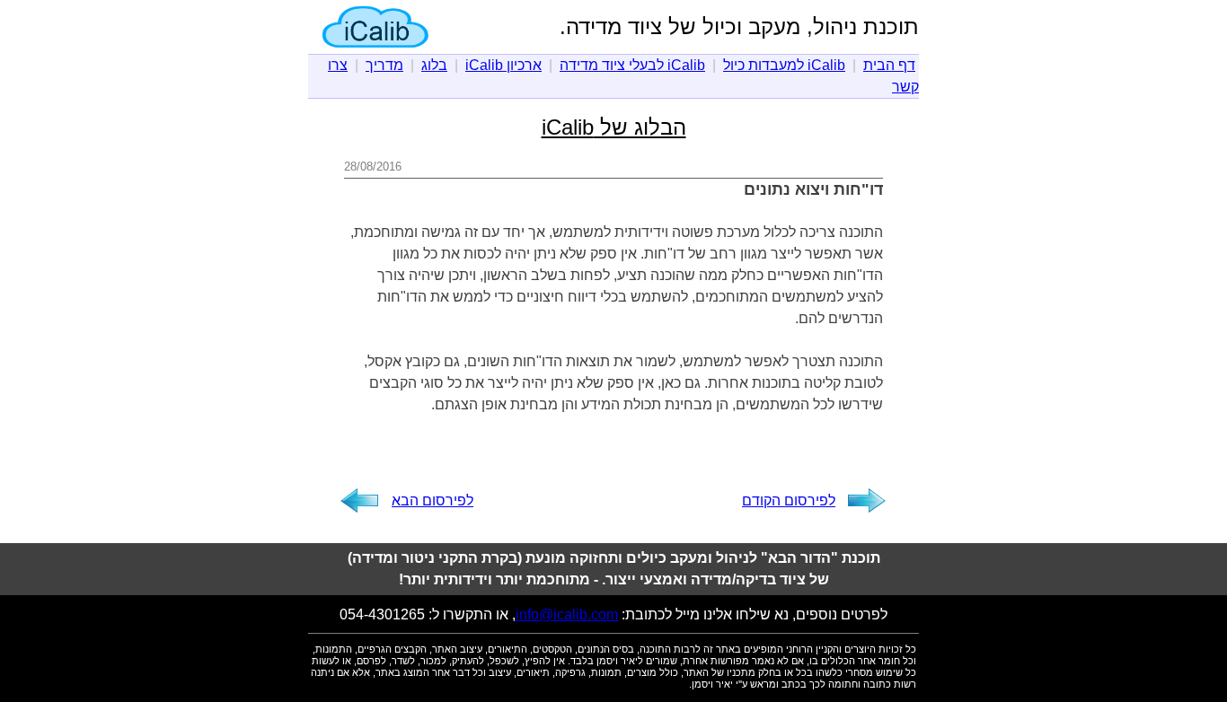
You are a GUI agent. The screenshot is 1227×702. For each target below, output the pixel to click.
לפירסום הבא (432, 500)
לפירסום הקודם (788, 500)
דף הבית (889, 65)
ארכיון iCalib (503, 65)
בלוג (434, 65)
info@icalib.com (567, 614)
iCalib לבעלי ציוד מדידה (632, 65)
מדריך (384, 65)
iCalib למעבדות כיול (784, 65)
